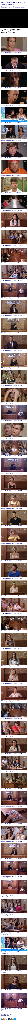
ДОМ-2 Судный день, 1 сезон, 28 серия (11, 525)
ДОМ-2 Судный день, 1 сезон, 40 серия (11, 736)
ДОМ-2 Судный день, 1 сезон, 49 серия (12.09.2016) (11, 877)
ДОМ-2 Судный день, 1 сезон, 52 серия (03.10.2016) (11, 933)
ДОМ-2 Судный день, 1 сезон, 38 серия (11, 701)
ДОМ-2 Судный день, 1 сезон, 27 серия (11, 508)
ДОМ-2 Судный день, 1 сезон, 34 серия (11, 630)
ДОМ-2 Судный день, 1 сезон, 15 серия (11, 298)
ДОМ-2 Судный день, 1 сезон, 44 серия (11, 806)
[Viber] (11, 1019)
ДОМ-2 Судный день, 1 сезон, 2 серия (11, 70)
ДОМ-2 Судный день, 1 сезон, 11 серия (11, 227)
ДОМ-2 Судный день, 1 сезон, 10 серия (11, 210)
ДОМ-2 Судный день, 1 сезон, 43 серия (11, 788)
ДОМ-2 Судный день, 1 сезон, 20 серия (11, 385)
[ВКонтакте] (2, 1019)
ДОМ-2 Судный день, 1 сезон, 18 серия (11, 350)
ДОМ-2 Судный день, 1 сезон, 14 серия (11, 280)
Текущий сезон (6, 7)
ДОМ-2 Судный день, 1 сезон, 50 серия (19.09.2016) (11, 895)
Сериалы (4, 5)
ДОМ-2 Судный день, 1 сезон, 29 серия (11, 543)
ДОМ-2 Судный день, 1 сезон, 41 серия (11, 753)
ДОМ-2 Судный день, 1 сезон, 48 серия (11, 858)
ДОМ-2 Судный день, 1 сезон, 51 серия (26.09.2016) (11, 914)
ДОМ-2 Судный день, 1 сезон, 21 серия (11, 403)
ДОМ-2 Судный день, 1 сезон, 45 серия (11, 823)
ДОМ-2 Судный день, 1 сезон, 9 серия (11, 192)
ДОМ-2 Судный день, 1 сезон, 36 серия (11, 666)
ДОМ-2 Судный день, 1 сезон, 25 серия (11, 473)
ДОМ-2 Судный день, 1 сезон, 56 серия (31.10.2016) (11, 1009)
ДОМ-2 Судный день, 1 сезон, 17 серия (11, 332)
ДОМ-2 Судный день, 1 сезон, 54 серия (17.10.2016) (11, 971)
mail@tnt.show (5, 1015)
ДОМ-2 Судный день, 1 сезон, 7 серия (11, 157)
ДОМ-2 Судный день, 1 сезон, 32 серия (11, 595)
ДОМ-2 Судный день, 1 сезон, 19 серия (11, 368)
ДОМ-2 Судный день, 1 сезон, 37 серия (11, 683)
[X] (9, 1019)
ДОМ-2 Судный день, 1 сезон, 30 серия (11, 560)
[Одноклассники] (4, 1019)
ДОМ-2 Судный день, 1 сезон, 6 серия (11, 140)
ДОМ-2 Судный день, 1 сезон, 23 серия (11, 438)
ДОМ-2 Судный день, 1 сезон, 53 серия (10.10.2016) (11, 952)
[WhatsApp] (13, 1019)
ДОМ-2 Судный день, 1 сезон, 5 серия (11, 122)
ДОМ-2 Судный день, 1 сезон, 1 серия (11, 52)
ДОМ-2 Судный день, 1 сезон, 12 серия (11, 245)
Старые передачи (18, 7)
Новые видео (5, 2)
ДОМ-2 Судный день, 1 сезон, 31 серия (11, 578)
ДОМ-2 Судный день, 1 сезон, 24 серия (11, 455)
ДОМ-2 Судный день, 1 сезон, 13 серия (11, 262)
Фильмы (11, 5)
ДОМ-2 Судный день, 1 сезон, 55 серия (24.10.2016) (11, 990)
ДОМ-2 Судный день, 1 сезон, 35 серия (11, 648)
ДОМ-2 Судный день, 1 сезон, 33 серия (11, 613)
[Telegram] (6, 1019)
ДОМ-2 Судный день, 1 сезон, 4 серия (11, 105)
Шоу (23, 2)
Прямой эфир (16, 2)
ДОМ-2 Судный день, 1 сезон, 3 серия (11, 87)
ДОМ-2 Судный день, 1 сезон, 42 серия (11, 771)
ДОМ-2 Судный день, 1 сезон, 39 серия (11, 718)
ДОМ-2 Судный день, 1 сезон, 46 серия (11, 841)
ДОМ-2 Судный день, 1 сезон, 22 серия (11, 420)
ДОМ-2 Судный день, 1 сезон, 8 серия (11, 175)
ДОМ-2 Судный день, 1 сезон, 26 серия (11, 490)
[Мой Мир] (15, 1019)
